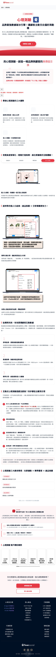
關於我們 (46, 629)
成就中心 (28, 617)
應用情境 (15, 92)
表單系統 (28, 613)
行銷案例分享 (9, 629)
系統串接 (46, 617)
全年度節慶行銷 (9, 632)
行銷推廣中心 (28, 620)
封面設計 (8, 160)
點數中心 (28, 615)
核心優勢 (3, 92)
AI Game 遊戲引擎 (9, 608)
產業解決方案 (46, 615)
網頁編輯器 (28, 610)
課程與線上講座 (9, 634)
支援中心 (9, 636)
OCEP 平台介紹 (28, 606)
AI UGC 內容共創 (9, 610)
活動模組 (7, 7)
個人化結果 (47, 160)
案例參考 (21, 92)
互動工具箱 (28, 608)
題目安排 (21, 160)
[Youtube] (31, 650)
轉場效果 (35, 160)
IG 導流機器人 (47, 613)
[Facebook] (24, 650)
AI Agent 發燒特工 (9, 606)
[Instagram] (28, 650)
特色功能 (9, 92)
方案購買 (46, 632)
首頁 (2, 7)
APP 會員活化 (47, 608)
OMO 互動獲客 (47, 610)
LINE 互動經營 (47, 606)
